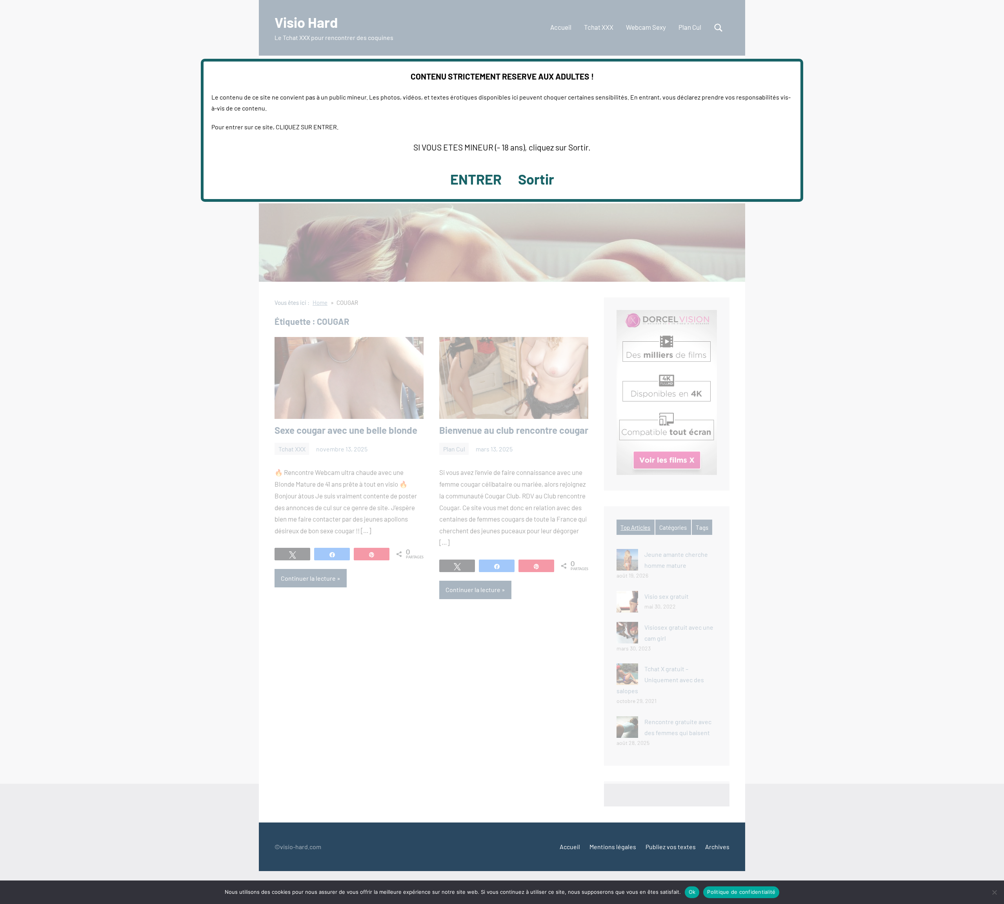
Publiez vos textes (671, 846)
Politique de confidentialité (741, 892)
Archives (717, 846)
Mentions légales (612, 846)
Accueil (570, 846)
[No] (994, 892)
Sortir (536, 178)
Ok (692, 892)
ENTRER (476, 178)
